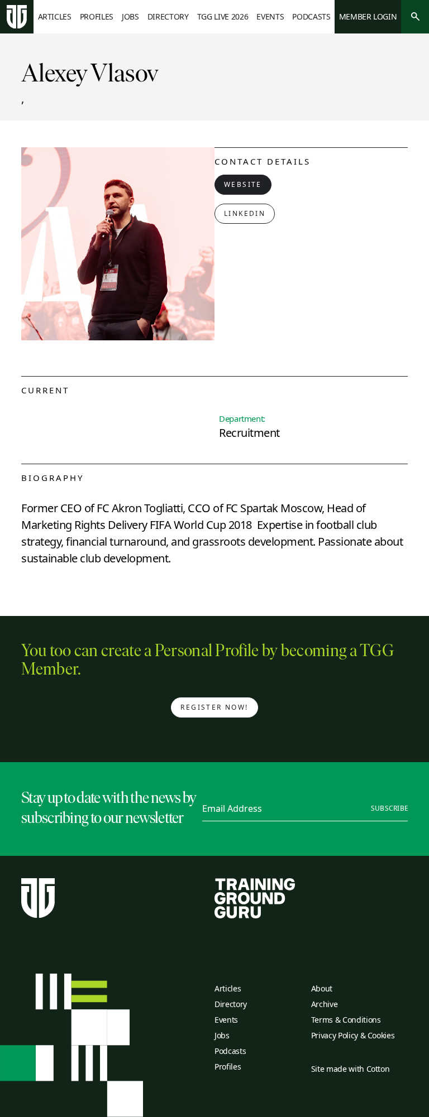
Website (243, 184)
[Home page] (17, 17)
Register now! (214, 707)
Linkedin (244, 213)
